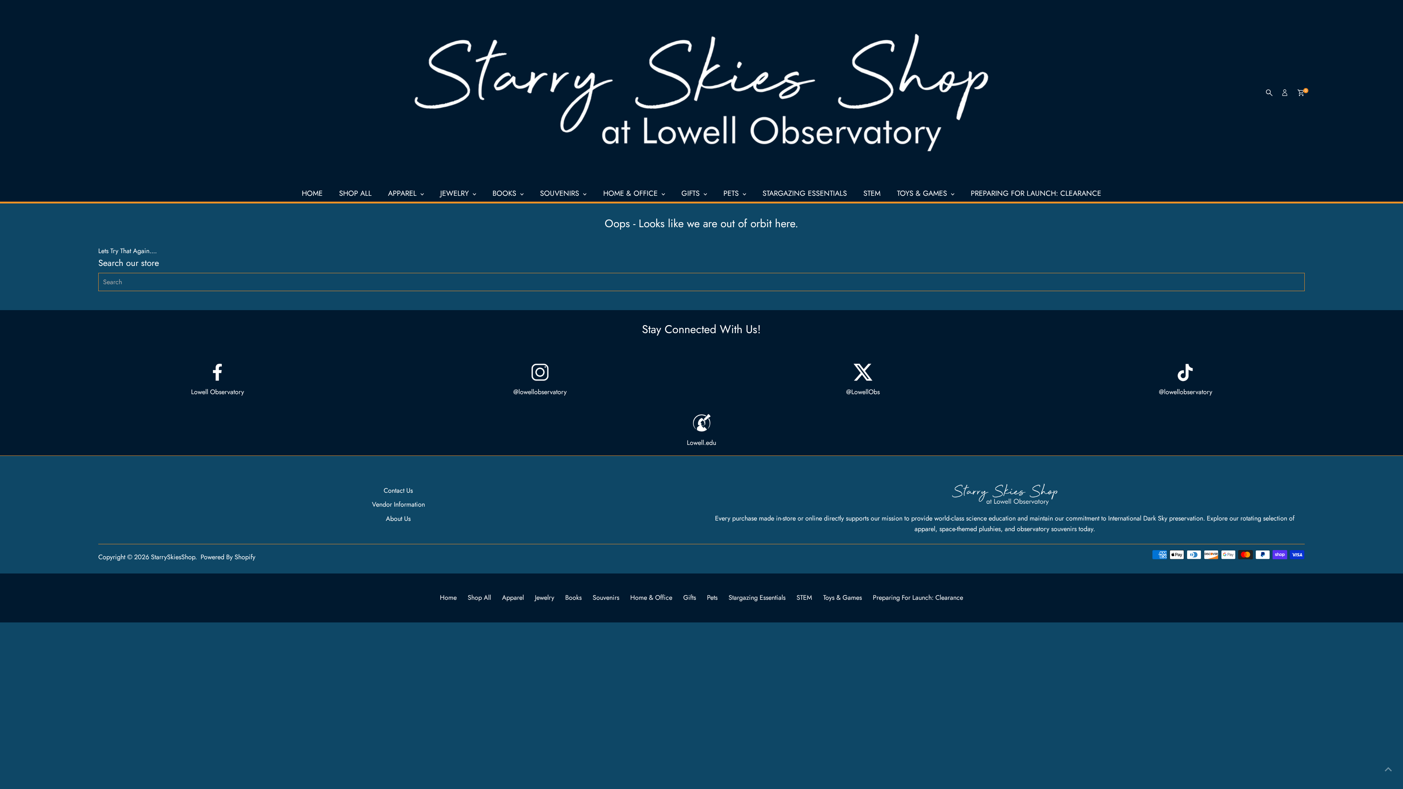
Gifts (691, 193)
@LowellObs (863, 392)
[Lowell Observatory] (217, 372)
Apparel (403, 193)
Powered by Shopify (228, 557)
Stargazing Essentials (805, 193)
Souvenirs (560, 193)
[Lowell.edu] (701, 423)
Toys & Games (923, 193)
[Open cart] (1301, 92)
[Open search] (1269, 92)
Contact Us (398, 490)
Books (505, 193)
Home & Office (631, 193)
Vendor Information (398, 504)
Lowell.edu (701, 442)
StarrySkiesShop (173, 557)
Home (312, 193)
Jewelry (455, 193)
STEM (872, 193)
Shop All (355, 193)
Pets (732, 193)
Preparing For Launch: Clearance (1036, 193)
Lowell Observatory (217, 392)
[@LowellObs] (863, 372)
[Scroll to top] (1388, 769)
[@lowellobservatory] (540, 372)
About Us (398, 518)
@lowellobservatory (540, 392)
